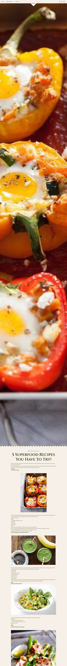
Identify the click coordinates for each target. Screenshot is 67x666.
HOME (3, 1)
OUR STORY (17, 1)
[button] (62, 1)
